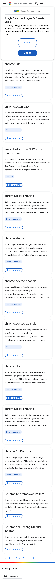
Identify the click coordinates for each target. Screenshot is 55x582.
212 (32, 558)
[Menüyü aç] (4, 3)
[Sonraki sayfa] (38, 558)
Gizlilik (14, 569)
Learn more (13, 95)
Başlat (27, 52)
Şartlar (5, 569)
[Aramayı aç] (36, 3)
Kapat (27, 42)
